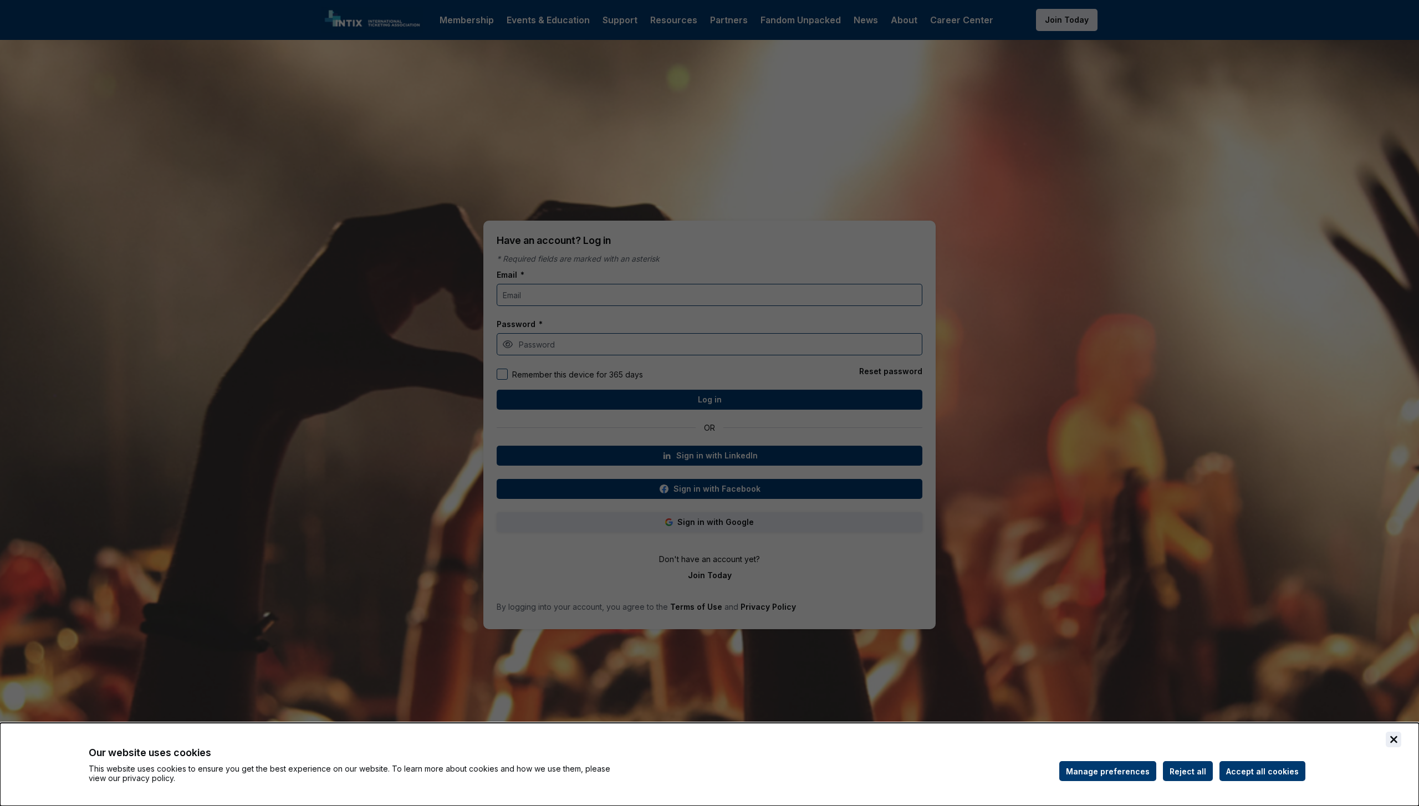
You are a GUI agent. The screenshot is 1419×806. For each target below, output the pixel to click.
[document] (709, 764)
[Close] (1393, 739)
